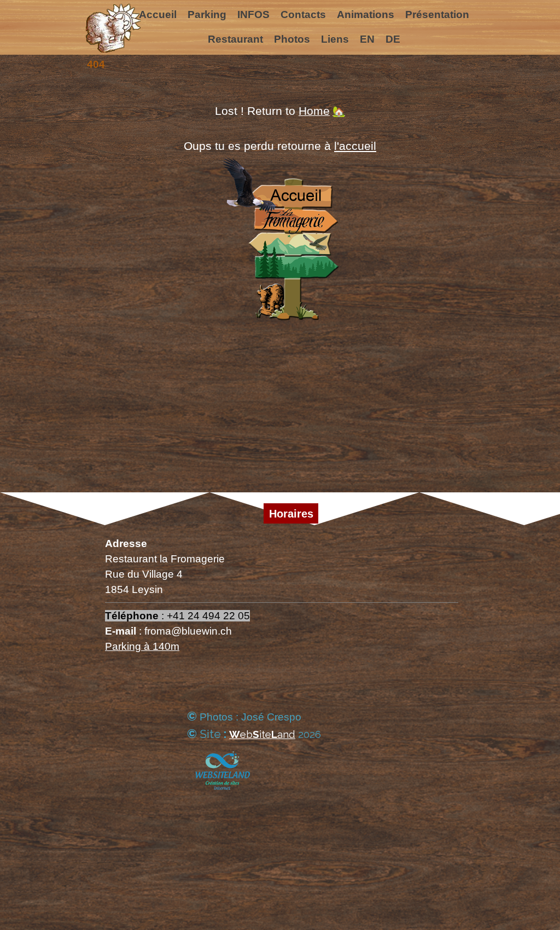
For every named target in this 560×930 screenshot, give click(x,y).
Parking (207, 14)
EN (367, 39)
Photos (292, 39)
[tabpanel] (280, 219)
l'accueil (355, 146)
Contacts (303, 14)
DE (393, 39)
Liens (335, 39)
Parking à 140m (142, 646)
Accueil (158, 14)
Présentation (437, 14)
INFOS (253, 14)
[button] (253, 734)
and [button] (286, 734)
